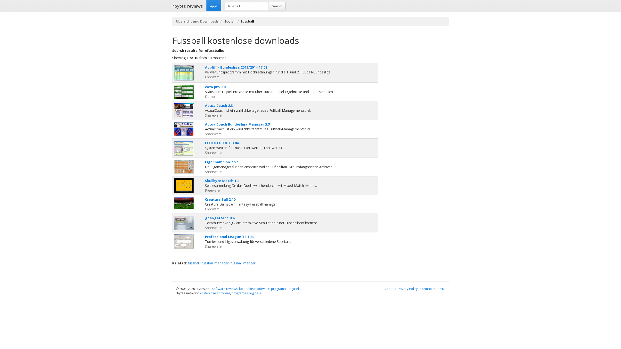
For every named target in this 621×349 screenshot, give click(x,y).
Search (277, 6)
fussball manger (242, 263)
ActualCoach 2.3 (219, 105)
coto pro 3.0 (215, 87)
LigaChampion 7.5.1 (222, 162)
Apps (214, 6)
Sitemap (426, 288)
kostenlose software (254, 288)
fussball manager (215, 263)
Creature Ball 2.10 (220, 199)
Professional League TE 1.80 (229, 236)
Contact (390, 288)
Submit (439, 288)
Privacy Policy (408, 288)
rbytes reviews (187, 6)
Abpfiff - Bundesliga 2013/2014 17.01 (236, 67)
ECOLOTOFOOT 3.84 (222, 143)
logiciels (295, 288)
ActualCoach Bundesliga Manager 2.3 (237, 124)
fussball (194, 263)
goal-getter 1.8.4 (220, 218)
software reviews (225, 288)
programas (279, 288)
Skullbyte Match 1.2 (222, 180)
